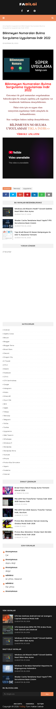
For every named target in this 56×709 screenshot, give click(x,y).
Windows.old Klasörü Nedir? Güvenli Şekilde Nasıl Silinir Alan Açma (33, 210)
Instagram (7, 388)
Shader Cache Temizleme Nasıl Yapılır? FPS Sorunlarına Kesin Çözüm (33, 221)
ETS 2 (6, 365)
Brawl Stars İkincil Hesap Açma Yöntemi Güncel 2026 (32, 489)
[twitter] (28, 11)
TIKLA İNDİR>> (38, 128)
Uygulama (16, 26)
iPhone (6, 458)
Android (7, 330)
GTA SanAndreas (10, 380)
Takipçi (6, 412)
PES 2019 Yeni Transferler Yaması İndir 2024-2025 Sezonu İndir (33, 500)
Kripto (6, 392)
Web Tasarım (8, 435)
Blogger (7, 341)
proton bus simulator (12, 462)
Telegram (7, 419)
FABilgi (22, 706)
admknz (9, 575)
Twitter (6, 427)
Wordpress (7, 447)
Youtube (7, 455)
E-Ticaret (7, 361)
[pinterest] (34, 11)
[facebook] (22, 11)
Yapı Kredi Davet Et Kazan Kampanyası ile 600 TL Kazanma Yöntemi (33, 233)
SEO (5, 404)
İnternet (7, 474)
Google (6, 384)
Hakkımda (30, 704)
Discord (6, 353)
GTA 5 (6, 377)
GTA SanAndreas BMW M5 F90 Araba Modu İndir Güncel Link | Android (33, 628)
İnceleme (7, 470)
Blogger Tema (9, 345)
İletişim (40, 704)
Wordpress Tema (10, 451)
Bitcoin (6, 338)
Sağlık (6, 408)
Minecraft (7, 396)
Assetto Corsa (9, 334)
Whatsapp (7, 439)
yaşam (6, 466)
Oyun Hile (7, 400)
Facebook (7, 373)
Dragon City (8, 357)
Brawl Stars (8, 349)
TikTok (6, 423)
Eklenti (6, 369)
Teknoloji (16, 188)
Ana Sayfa (6, 26)
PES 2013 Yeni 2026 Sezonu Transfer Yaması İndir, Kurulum (33, 511)
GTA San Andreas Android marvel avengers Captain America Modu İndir (33, 617)
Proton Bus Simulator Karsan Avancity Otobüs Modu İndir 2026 (31, 522)
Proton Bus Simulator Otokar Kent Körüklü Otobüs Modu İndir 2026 (33, 533)
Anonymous (11, 551)
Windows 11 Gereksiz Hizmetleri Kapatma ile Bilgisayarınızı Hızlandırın (33, 667)
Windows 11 (8, 443)
